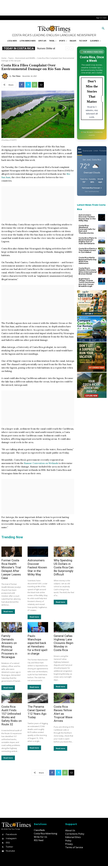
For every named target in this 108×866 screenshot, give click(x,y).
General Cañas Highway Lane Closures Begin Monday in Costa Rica (63, 643)
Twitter (9, 846)
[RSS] (2, 842)
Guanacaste (87, 151)
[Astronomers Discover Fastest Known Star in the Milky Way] (38, 551)
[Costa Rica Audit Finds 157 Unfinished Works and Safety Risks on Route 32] (11, 698)
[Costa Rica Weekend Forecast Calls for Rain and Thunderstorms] (101, 228)
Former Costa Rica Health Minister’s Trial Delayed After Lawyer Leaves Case (11, 569)
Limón (95, 151)
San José (80, 150)
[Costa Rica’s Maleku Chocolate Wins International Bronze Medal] (101, 270)
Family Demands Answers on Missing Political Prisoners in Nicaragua (9, 646)
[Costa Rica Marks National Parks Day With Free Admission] (101, 260)
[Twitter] (28, 85)
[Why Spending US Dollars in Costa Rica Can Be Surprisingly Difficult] (64, 551)
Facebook (11, 834)
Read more (8, 611)
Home (3, 58)
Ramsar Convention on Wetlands (41, 463)
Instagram (11, 838)
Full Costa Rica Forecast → (92, 188)
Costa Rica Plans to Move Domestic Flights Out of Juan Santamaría (88, 241)
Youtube (10, 850)
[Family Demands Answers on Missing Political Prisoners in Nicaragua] (11, 627)
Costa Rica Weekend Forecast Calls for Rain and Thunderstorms (87, 229)
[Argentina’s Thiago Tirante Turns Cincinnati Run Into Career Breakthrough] (101, 281)
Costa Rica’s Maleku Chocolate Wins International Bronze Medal (88, 271)
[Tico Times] (5, 76)
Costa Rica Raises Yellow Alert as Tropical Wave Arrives (63, 713)
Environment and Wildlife (25, 58)
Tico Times (16, 76)
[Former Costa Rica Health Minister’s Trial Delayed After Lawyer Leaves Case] (11, 551)
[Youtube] (2, 850)
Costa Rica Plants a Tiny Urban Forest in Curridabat (88, 250)
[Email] (41, 85)
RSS (8, 842)
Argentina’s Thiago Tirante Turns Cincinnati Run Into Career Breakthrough (86, 282)
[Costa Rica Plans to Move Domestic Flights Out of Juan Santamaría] (101, 240)
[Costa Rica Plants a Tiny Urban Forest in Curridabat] (101, 251)
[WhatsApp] (34, 85)
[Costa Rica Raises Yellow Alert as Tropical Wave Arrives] (64, 698)
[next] (71, 48)
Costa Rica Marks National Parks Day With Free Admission (87, 260)
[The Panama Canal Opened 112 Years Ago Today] (38, 698)
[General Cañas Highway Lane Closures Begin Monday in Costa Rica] (64, 627)
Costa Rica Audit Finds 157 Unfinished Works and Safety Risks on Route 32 (11, 715)
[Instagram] (2, 838)
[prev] (67, 48)
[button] (103, 28)
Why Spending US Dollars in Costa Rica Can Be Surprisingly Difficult (63, 567)
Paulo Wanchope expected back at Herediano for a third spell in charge (37, 644)
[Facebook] (21, 85)
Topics (11, 58)
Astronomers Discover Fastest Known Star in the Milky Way (37, 567)
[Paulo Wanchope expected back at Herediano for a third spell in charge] (38, 627)
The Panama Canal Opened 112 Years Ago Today (37, 712)
